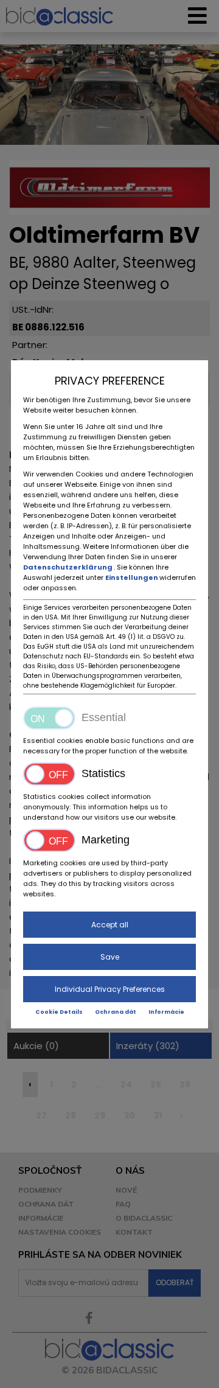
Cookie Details (59, 1012)
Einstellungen (132, 577)
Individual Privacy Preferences (110, 989)
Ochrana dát (115, 1012)
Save (109, 957)
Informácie (166, 1012)
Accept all (109, 924)
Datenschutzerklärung (68, 567)
